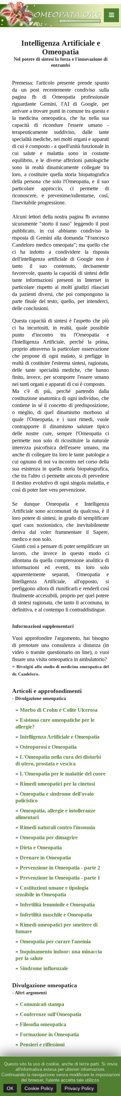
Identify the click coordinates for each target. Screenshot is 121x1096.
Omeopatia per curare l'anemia (55, 941)
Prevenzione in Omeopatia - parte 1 (60, 878)
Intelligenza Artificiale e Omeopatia (59, 737)
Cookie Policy (39, 1088)
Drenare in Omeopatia (45, 857)
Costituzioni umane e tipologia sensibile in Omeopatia (51, 891)
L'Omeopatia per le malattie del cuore (63, 774)
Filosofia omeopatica (43, 1024)
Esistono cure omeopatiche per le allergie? (54, 723)
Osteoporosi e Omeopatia (48, 747)
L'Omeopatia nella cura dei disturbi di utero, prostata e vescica (58, 760)
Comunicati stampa (42, 1004)
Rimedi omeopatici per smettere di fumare (56, 928)
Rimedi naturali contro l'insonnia (57, 827)
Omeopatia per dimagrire (49, 837)
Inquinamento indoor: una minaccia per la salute (58, 955)
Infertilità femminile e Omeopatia (57, 904)
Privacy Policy (79, 1088)
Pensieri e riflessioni (42, 1044)
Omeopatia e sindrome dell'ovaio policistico (54, 797)
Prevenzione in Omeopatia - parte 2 (60, 867)
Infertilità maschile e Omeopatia (56, 914)
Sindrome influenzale (44, 968)
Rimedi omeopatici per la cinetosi (57, 784)
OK (10, 1088)
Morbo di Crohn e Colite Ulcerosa (58, 710)
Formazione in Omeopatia (49, 1034)
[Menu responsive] (111, 15)
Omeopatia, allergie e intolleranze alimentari (55, 814)
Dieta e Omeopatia (41, 847)
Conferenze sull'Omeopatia (50, 1014)
